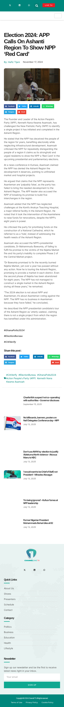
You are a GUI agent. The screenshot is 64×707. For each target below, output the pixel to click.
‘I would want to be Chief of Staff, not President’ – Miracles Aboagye (40, 473)
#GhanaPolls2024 (46, 374)
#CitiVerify (11, 374)
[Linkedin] (19, 5)
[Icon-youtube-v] (24, 5)
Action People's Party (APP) (21, 378)
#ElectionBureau (27, 374)
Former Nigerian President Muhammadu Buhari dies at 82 (38, 521)
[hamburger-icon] (58, 15)
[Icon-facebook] (5, 5)
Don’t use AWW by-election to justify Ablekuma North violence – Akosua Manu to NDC (40, 454)
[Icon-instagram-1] (15, 5)
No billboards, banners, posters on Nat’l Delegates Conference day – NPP (41, 419)
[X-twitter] (10, 5)
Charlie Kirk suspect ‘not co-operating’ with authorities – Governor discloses (41, 399)
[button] (36, 5)
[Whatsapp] (29, 5)
